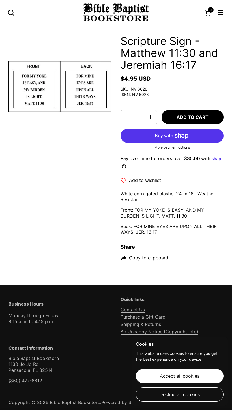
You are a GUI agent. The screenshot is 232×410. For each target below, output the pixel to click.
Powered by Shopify (123, 402)
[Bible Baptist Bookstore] (116, 12)
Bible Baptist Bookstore (75, 402)
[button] (10, 12)
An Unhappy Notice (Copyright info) (159, 331)
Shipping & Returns (141, 324)
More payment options (172, 147)
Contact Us (133, 309)
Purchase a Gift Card (143, 317)
